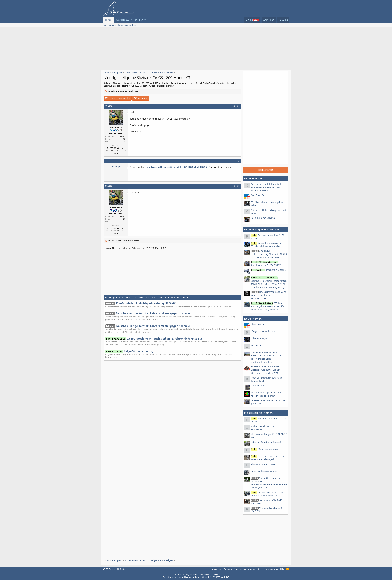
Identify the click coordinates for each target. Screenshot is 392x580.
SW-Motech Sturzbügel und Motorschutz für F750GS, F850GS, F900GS (268, 306)
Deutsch (123, 569)
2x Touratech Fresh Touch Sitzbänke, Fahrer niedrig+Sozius (154, 338)
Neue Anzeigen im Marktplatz (262, 229)
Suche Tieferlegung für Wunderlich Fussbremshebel (266, 244)
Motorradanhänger (264, 448)
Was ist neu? (122, 19)
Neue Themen (253, 318)
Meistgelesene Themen (258, 412)
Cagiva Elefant (258, 385)
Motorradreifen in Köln (263, 463)
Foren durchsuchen (127, 25)
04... (124, 141)
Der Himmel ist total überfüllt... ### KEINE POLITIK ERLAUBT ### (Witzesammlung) (269, 187)
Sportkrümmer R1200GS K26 (266, 264)
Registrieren (265, 169)
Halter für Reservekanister (264, 470)
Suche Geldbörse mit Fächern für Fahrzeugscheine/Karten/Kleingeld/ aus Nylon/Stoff (269, 482)
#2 (238, 186)
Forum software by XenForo (196, 574)
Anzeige (116, 166)
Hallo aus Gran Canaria (263, 217)
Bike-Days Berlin (259, 195)
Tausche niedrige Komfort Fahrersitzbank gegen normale (148, 313)
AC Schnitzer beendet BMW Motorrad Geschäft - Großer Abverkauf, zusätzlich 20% (265, 369)
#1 (238, 106)
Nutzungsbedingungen (244, 569)
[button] (131, 20)
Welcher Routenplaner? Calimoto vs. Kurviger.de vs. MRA (268, 394)
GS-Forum (110, 569)
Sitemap (228, 569)
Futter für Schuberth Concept (266, 441)
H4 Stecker (256, 345)
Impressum (217, 569)
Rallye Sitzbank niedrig (129, 351)
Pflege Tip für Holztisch (263, 331)
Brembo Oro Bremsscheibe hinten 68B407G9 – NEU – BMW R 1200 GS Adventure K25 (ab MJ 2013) (269, 282)
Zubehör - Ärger (259, 338)
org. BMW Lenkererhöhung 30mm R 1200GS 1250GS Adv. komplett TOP (269, 254)
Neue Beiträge (109, 25)
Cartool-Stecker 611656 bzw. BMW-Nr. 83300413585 (267, 494)
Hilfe (282, 569)
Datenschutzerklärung (268, 569)
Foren (108, 19)
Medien (139, 19)
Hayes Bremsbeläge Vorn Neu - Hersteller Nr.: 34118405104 (268, 295)
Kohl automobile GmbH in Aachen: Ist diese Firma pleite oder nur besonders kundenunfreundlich (266, 357)
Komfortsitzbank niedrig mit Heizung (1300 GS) (141, 303)
